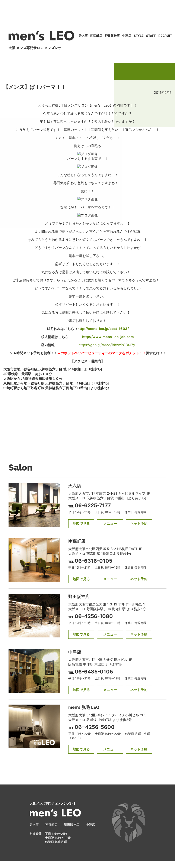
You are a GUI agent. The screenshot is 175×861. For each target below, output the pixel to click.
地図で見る (81, 523)
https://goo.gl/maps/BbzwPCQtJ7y (107, 345)
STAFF (151, 36)
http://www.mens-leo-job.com (108, 337)
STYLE (139, 36)
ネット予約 (138, 523)
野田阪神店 (112, 35)
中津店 (126, 35)
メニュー (110, 523)
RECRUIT (165, 36)
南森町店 (96, 35)
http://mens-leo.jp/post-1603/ (103, 328)
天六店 (83, 35)
